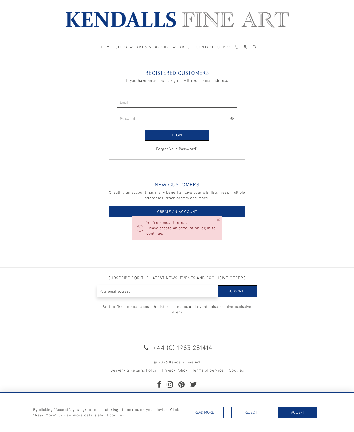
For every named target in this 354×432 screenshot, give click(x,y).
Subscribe (237, 291)
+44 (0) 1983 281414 (182, 347)
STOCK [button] (122, 47)
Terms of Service (208, 370)
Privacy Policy (174, 370)
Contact (205, 47)
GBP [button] (221, 47)
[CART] (236, 47)
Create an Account (177, 212)
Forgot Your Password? (177, 149)
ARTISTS (144, 47)
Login (177, 135)
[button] (254, 47)
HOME (106, 47)
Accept (297, 412)
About (186, 47)
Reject (251, 412)
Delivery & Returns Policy (133, 370)
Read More (204, 412)
